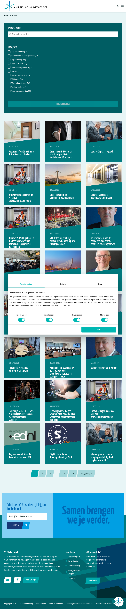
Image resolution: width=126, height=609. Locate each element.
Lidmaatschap (74, 565)
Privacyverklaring (26, 603)
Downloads (73, 561)
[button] (63, 51)
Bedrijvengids (74, 556)
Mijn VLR (29, 580)
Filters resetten (63, 104)
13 (72, 473)
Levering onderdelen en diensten (79, 603)
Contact (71, 578)
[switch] (49, 320)
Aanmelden (93, 581)
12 (63, 473)
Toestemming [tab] (26, 284)
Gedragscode (41, 603)
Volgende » (86, 473)
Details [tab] (63, 284)
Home (6, 16)
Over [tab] (100, 284)
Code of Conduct (56, 603)
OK (98, 330)
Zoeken (16, 525)
